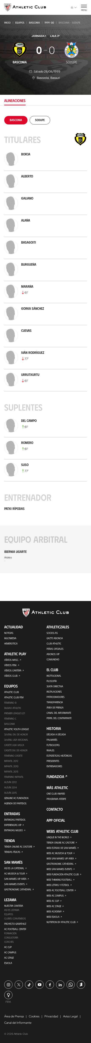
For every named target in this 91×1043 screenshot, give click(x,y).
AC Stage (9, 957)
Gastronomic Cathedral (17, 889)
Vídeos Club (11, 675)
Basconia (34, 22)
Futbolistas (53, 744)
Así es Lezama (11, 909)
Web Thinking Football (59, 879)
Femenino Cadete (13, 755)
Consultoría (11, 937)
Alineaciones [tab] (15, 100)
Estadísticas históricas (59, 755)
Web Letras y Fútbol (58, 884)
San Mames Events (14, 884)
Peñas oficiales (55, 648)
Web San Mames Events (59, 868)
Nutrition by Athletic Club (61, 921)
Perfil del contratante (59, 718)
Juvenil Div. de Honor (16, 734)
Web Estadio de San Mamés (61, 847)
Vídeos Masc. (11, 659)
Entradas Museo (13, 830)
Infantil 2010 (11, 766)
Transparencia (55, 702)
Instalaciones (54, 691)
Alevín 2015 (10, 792)
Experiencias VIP (12, 824)
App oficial (56, 820)
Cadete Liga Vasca (14, 744)
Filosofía (52, 680)
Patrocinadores (56, 696)
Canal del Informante (59, 712)
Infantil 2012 (11, 760)
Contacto (55, 809)
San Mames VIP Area (15, 878)
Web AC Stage (54, 906)
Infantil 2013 (11, 771)
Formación (10, 933)
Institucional (54, 675)
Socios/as (52, 632)
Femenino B (10, 702)
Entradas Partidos (14, 819)
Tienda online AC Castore (18, 846)
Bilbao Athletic (12, 707)
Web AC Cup (53, 900)
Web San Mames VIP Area (60, 858)
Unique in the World (58, 837)
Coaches (9, 941)
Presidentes (53, 760)
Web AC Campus (55, 895)
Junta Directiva (55, 686)
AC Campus (10, 952)
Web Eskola (53, 916)
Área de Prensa (55, 707)
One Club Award (56, 793)
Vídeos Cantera (12, 670)
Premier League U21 (14, 713)
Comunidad (53, 659)
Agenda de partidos (15, 803)
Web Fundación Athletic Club (63, 874)
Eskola (8, 962)
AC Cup (8, 946)
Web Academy (54, 911)
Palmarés (52, 739)
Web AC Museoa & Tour (59, 853)
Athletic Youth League (16, 729)
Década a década (56, 734)
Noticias (8, 632)
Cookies (34, 1016)
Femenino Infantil (13, 776)
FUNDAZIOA (55, 776)
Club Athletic (54, 643)
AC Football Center (15, 928)
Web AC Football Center (60, 890)
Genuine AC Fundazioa (16, 797)
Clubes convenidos (15, 918)
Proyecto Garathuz (15, 923)
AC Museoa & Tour (14, 873)
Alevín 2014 (10, 787)
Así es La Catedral (14, 868)
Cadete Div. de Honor (15, 750)
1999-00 (49, 22)
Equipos (19, 22)
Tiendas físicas (12, 851)
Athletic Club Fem (13, 697)
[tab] (16, 120)
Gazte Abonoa (55, 638)
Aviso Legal (70, 1016)
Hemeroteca (11, 643)
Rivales (50, 750)
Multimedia (10, 638)
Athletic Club (11, 691)
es (72, 7)
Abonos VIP (53, 654)
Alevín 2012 (10, 782)
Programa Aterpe (56, 798)
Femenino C (10, 718)
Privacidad (51, 1016)
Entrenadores (54, 766)
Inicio (7, 22)
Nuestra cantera (13, 905)
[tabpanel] (45, 344)
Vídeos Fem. (10, 665)
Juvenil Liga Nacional (16, 739)
